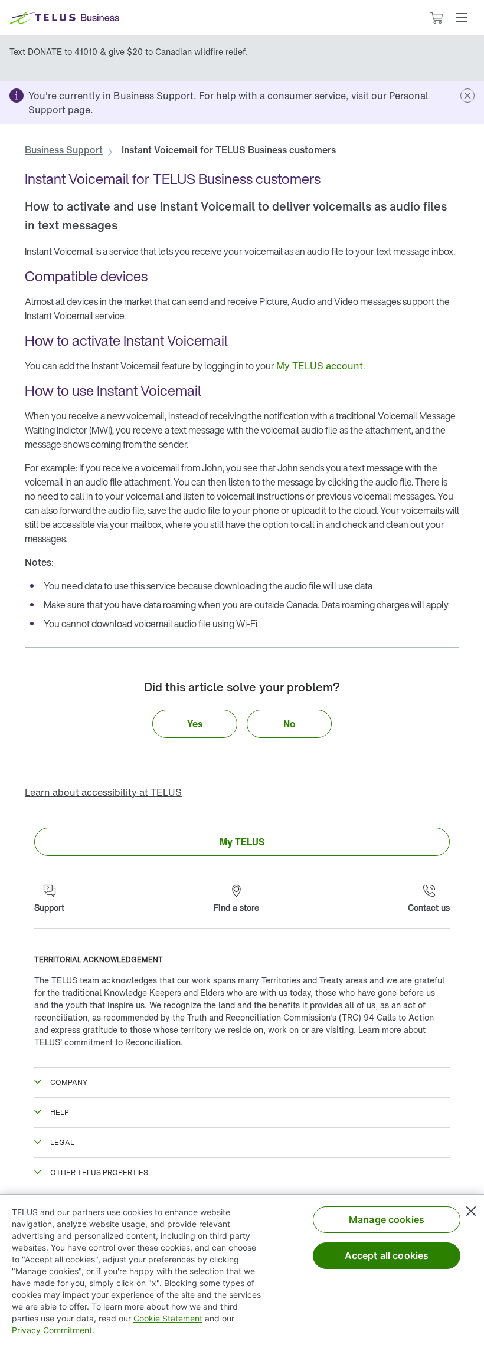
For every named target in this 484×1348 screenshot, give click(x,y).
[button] (462, 18)
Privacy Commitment (52, 1330)
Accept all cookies (387, 1255)
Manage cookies (386, 1219)
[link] (63, 149)
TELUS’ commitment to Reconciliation (107, 1042)
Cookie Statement (167, 1318)
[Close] (471, 1211)
